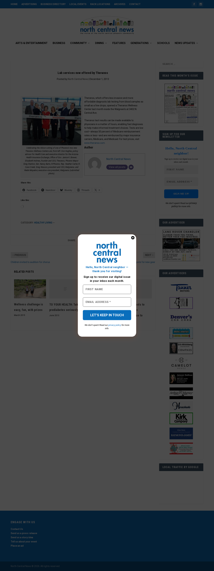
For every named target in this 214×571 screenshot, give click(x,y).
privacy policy (114, 325)
